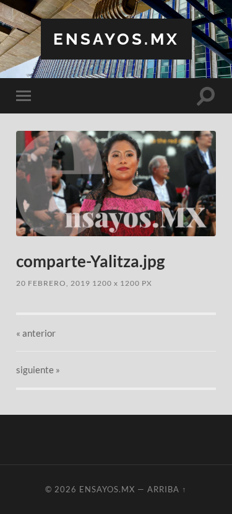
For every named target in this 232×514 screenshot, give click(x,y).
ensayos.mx (116, 38)
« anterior (36, 333)
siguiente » (38, 369)
